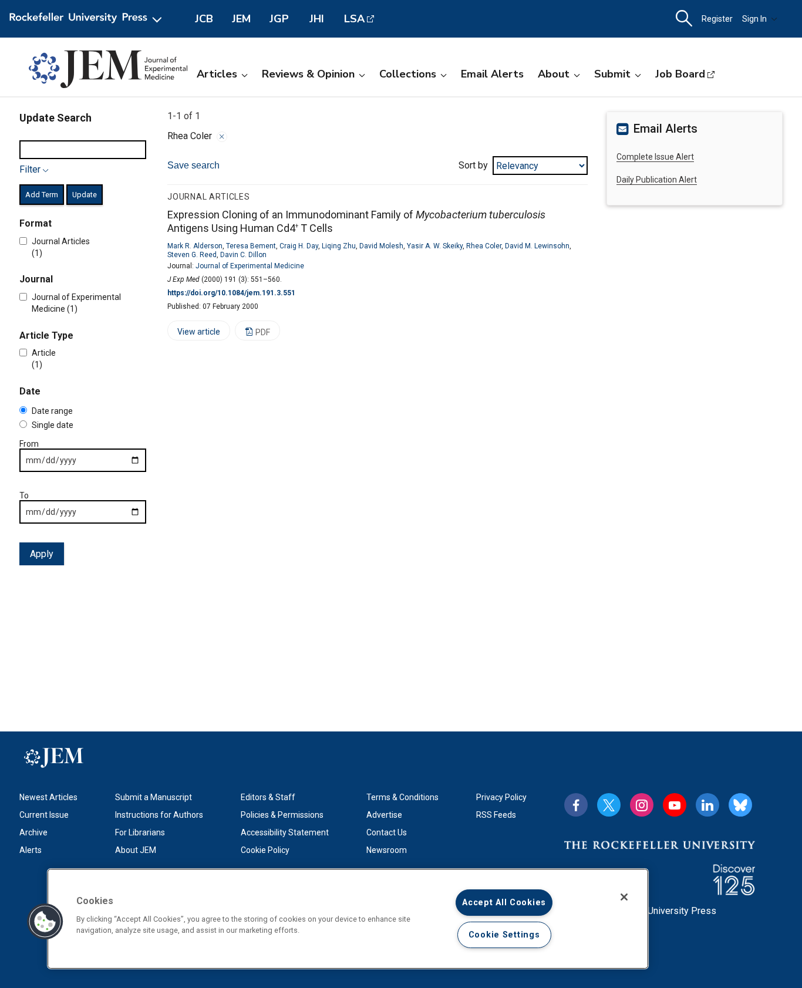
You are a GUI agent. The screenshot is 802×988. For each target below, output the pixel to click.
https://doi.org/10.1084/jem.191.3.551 (231, 293)
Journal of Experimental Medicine (250, 266)
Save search (193, 165)
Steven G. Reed (192, 255)
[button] (45, 921)
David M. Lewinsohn (537, 246)
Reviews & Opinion (308, 74)
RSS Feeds (496, 815)
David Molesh (381, 246)
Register (717, 18)
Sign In (754, 18)
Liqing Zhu (339, 246)
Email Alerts (492, 74)
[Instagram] (641, 805)
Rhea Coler (483, 246)
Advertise (384, 815)
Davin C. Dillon (243, 255)
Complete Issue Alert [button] (655, 156)
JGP (279, 19)
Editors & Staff (268, 797)
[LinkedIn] (707, 805)
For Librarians (140, 832)
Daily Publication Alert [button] (656, 179)
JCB (204, 19)
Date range (52, 411)
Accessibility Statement (285, 832)
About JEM (135, 850)
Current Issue (44, 815)
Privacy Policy (501, 797)
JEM (241, 19)
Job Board (680, 74)
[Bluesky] (740, 805)
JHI (316, 19)
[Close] (222, 136)
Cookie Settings (504, 935)
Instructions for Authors (159, 815)
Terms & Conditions (402, 797)
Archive (33, 832)
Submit (612, 74)
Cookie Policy (265, 850)
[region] (348, 918)
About (554, 74)
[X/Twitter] (609, 805)
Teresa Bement (251, 246)
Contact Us (386, 832)
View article (193, 333)
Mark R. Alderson (195, 246)
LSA (354, 19)
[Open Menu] (87, 19)
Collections (407, 74)
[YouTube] (674, 805)
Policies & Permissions (282, 815)
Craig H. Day (298, 246)
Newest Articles (48, 797)
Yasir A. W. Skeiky (435, 246)
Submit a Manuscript (153, 797)
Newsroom (386, 850)
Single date (52, 425)
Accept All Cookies (504, 903)
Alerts (30, 850)
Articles (217, 74)
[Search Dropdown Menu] (684, 19)
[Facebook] (576, 805)
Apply (41, 553)
